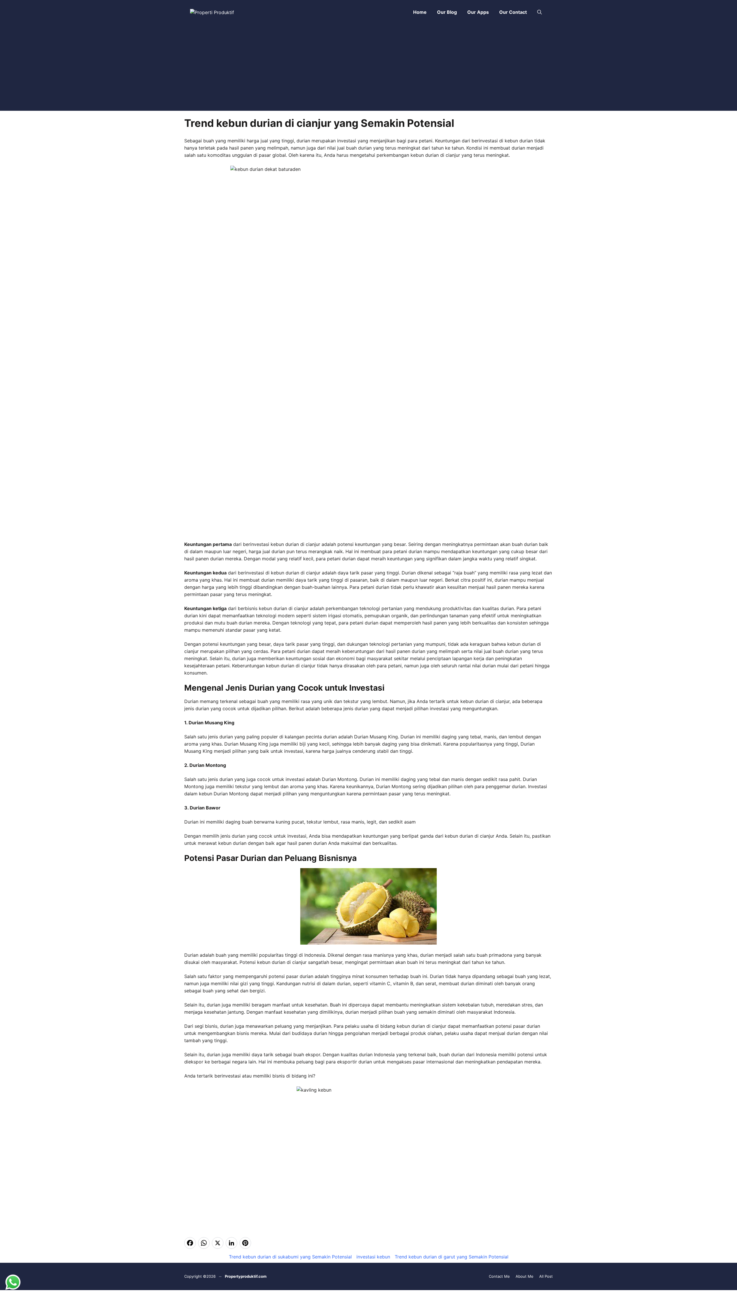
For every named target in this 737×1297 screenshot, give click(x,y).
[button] (539, 12)
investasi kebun (373, 1257)
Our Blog (447, 12)
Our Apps (478, 12)
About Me (524, 1276)
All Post (546, 1276)
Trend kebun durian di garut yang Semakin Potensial (451, 1257)
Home (420, 12)
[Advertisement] (368, 67)
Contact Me (499, 1276)
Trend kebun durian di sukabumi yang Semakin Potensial (290, 1257)
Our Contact (513, 12)
